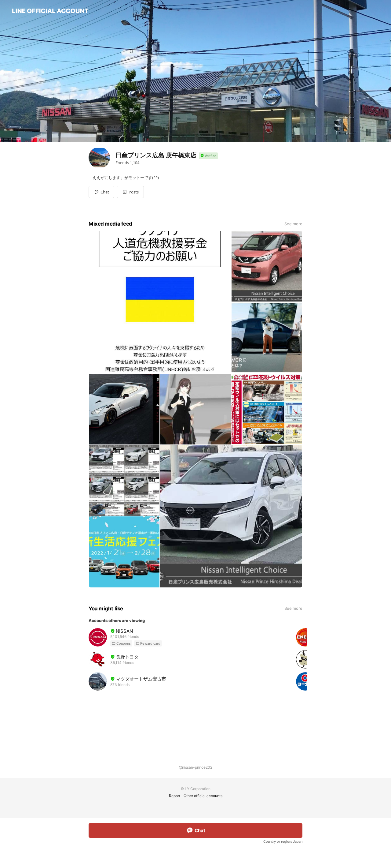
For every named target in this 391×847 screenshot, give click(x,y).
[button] (130, 192)
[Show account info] (208, 155)
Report (174, 795)
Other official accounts (203, 795)
